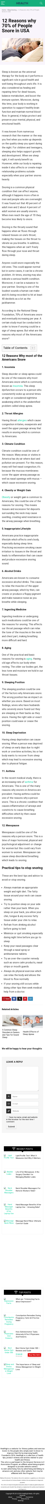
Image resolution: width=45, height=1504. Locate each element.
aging (29, 658)
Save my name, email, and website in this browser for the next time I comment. (22, 1119)
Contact (19, 1497)
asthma (29, 781)
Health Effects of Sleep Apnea (31, 1033)
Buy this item (34, 1355)
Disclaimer (29, 1497)
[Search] (41, 3)
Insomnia (18, 385)
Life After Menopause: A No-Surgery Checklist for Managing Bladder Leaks (28, 1174)
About (10, 1497)
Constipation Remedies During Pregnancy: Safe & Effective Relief (28, 1318)
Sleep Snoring (11, 10)
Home (4, 10)
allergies (22, 420)
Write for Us (25, 1499)
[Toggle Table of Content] (31, 348)
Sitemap (20, 1501)
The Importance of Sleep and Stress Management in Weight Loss (28, 1367)
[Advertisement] (22, 1261)
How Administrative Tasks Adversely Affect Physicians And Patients (27, 1334)
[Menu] (3, 3)
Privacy (14, 1499)
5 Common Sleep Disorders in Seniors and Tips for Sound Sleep (11, 1034)
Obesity (6, 497)
